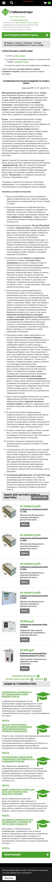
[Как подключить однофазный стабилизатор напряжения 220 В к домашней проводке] (42, 765)
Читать (5, 720)
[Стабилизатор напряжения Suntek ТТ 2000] (9, 540)
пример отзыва (21, 62)
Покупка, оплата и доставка (17, 679)
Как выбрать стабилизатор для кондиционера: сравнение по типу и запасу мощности (17, 822)
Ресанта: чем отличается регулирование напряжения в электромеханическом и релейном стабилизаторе (17, 728)
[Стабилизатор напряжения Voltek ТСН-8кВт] (9, 627)
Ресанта (30, 23)
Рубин (35, 23)
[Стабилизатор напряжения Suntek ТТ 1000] (9, 511)
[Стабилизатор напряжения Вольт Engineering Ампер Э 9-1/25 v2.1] (9, 655)
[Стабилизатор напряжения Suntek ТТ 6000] (9, 598)
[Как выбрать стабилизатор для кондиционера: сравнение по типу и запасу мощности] (42, 827)
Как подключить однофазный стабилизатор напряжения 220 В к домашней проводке (18, 759)
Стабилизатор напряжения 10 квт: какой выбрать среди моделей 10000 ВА (17, 694)
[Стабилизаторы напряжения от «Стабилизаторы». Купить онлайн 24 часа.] (17, 9)
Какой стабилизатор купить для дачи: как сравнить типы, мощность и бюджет (18, 792)
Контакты (39, 679)
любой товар (19, 56)
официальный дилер (19, 20)
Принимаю (9, 878)
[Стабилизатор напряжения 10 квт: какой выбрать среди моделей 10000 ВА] (42, 700)
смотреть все (40, 497)
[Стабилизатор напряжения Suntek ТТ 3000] (9, 569)
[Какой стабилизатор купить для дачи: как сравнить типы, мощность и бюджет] (42, 797)
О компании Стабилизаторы (24, 676)
